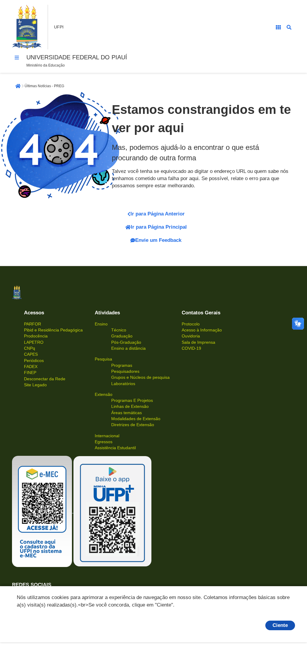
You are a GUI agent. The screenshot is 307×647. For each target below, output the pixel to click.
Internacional (107, 435)
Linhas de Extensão (130, 406)
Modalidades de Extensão (135, 418)
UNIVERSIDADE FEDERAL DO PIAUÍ (76, 57)
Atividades (107, 313)
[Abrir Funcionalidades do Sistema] (278, 27)
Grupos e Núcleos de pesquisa (140, 377)
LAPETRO (33, 342)
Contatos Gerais (201, 313)
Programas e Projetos (132, 400)
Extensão (103, 394)
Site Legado (35, 384)
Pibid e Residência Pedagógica (53, 330)
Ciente (280, 625)
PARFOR (32, 324)
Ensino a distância (128, 348)
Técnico (118, 330)
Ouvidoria (191, 336)
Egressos (103, 441)
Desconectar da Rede (44, 378)
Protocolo (191, 324)
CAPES (31, 354)
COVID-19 (191, 348)
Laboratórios (123, 383)
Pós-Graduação (126, 342)
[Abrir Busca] (289, 27)
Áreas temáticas (126, 412)
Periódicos (34, 360)
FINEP (30, 372)
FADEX (30, 366)
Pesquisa (103, 359)
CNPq (29, 348)
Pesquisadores (125, 371)
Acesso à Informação (202, 330)
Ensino (101, 324)
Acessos (34, 313)
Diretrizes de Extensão (132, 424)
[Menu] (17, 57)
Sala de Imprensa (198, 342)
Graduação (122, 336)
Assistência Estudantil (115, 447)
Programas (121, 365)
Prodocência (36, 336)
